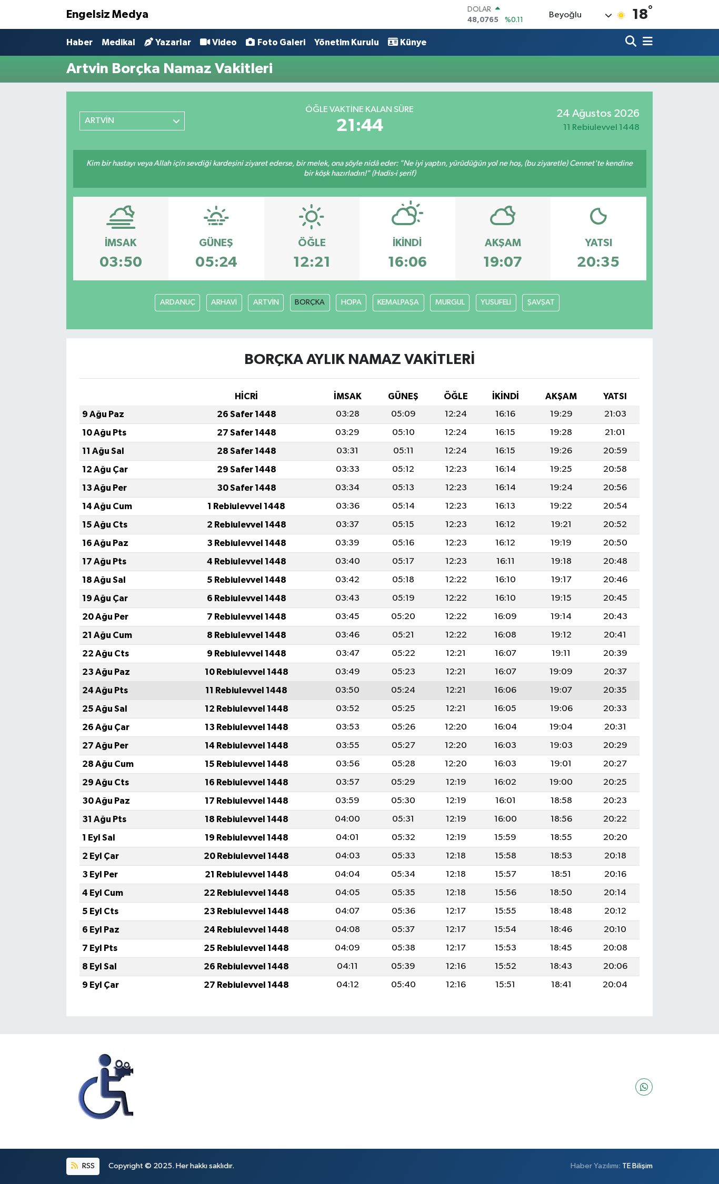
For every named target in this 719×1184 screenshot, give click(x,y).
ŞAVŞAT (541, 302)
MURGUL (450, 302)
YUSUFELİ (496, 302)
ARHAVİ (224, 302)
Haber (79, 42)
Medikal (118, 42)
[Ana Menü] (645, 42)
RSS (88, 1166)
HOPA (351, 302)
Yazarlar (173, 42)
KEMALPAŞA (398, 302)
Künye (413, 42)
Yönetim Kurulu (346, 42)
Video (224, 42)
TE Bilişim (637, 1166)
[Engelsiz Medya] (105, 1086)
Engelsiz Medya (107, 14)
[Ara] (631, 42)
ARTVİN (266, 302)
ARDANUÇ (177, 302)
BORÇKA (310, 302)
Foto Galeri (281, 42)
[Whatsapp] (644, 1087)
